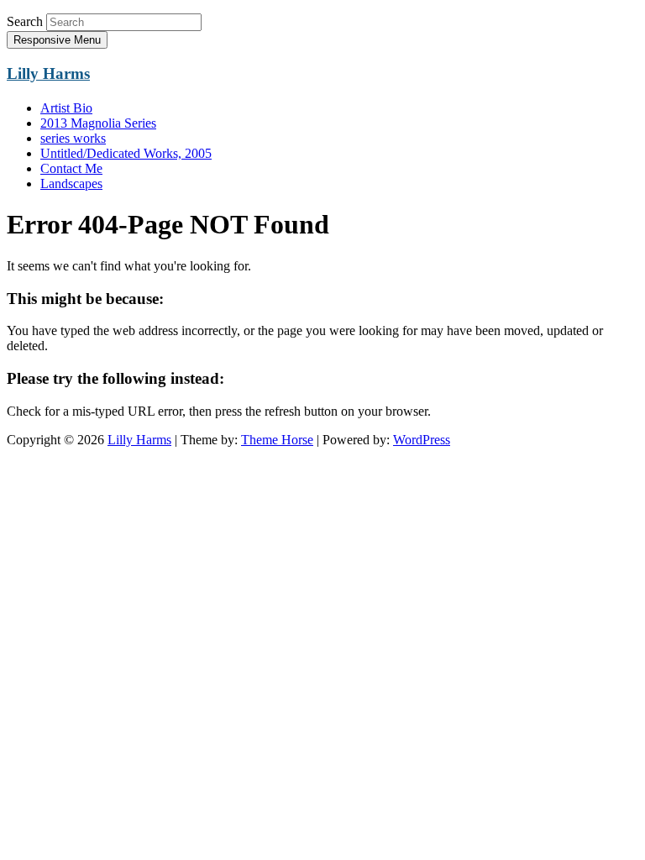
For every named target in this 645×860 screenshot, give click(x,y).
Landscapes (71, 183)
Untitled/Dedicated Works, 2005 (126, 153)
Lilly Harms (48, 73)
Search (25, 21)
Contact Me (71, 168)
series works (73, 138)
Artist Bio (66, 108)
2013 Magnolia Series (98, 123)
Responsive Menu (57, 40)
